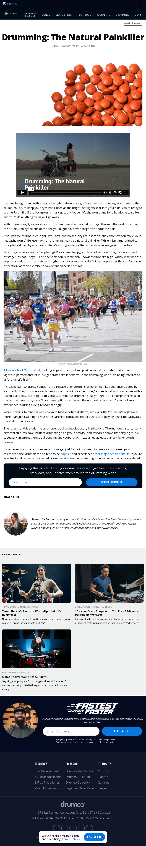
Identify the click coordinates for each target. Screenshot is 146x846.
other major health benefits (111, 454)
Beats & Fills (64, 14)
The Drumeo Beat (47, 771)
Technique (84, 14)
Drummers (122, 14)
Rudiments (103, 14)
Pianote (103, 777)
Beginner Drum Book (80, 788)
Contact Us (107, 818)
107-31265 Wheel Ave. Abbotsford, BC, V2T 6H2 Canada (73, 813)
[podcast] (89, 828)
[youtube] (56, 828)
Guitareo (104, 782)
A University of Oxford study (22, 370)
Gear (138, 14)
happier (66, 454)
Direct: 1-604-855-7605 (83, 818)
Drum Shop (72, 764)
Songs (46, 14)
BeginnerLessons (30, 14)
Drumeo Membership (80, 771)
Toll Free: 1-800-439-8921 (48, 818)
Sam (102, 523)
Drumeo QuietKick (78, 782)
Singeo (102, 788)
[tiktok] (81, 828)
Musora (103, 771)
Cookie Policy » (71, 839)
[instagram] (73, 828)
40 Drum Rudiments (48, 777)
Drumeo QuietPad (78, 777)
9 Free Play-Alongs (47, 782)
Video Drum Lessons (48, 788)
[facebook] (64, 828)
